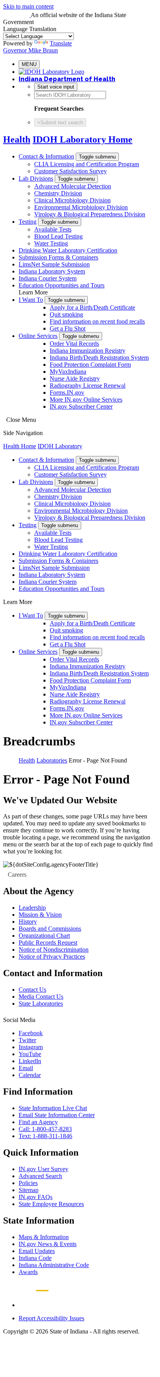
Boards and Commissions (50, 928)
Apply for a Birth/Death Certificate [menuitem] (92, 307)
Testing (28, 221)
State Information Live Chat (53, 1108)
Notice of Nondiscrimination (54, 949)
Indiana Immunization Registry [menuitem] (87, 350)
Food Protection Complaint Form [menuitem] (90, 364)
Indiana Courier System (48, 278)
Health (16, 139)
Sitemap (28, 1190)
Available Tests (52, 229)
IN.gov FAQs (35, 1197)
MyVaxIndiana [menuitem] (68, 371)
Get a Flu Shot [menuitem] (67, 328)
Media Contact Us (41, 996)
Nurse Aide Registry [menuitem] (75, 378)
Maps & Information (44, 1237)
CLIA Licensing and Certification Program (86, 164)
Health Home (19, 446)
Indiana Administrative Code (54, 1265)
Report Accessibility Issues (51, 1318)
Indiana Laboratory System (52, 271)
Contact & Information (46, 156)
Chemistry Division (58, 193)
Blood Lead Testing (58, 236)
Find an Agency (38, 1122)
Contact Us (32, 989)
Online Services (38, 335)
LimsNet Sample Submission (54, 264)
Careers (17, 874)
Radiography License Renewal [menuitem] (87, 385)
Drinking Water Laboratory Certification (68, 250)
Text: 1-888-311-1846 (45, 1136)
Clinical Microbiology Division (72, 200)
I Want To (31, 299)
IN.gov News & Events (48, 1244)
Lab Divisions (36, 178)
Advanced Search (40, 1176)
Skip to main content (28, 6)
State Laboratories (41, 1003)
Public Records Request (48, 942)
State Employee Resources (51, 1204)
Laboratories (52, 760)
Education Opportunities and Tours (61, 285)
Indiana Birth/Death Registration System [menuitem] (99, 357)
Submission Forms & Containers (58, 257)
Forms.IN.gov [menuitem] (67, 392)
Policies (28, 1183)
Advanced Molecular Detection (72, 186)
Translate (61, 43)
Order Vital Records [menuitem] (74, 343)
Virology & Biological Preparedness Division (89, 214)
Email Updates (37, 1251)
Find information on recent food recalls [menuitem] (97, 321)
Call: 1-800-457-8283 (45, 1129)
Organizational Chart (44, 935)
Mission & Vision (40, 914)
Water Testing (51, 243)
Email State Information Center (57, 1115)
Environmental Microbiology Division (81, 207)
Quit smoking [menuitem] (66, 314)
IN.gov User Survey (43, 1169)
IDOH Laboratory (60, 446)
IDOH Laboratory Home (82, 139)
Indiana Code (35, 1258)
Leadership (32, 907)
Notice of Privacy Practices (52, 956)
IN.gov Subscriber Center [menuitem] (81, 406)
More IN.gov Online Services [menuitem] (86, 399)
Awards (28, 1272)
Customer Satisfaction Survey (70, 171)
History (28, 921)
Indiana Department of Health (67, 79)
